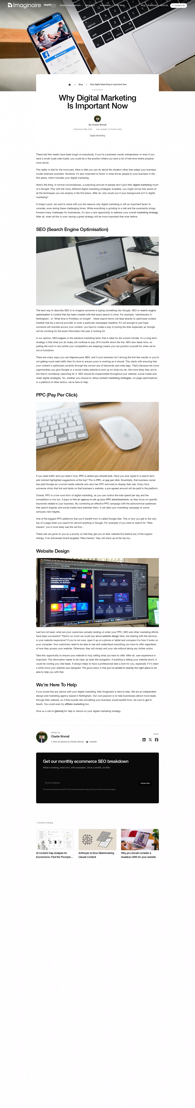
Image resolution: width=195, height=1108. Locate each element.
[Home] (32, 5)
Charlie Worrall (99, 125)
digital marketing (142, 185)
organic (62, 338)
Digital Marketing (97, 136)
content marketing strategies (115, 378)
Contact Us (178, 6)
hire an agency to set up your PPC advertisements (101, 500)
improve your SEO (80, 357)
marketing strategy (147, 213)
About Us (164, 6)
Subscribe (145, 783)
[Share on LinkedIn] (144, 739)
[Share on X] (150, 739)
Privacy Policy (89, 789)
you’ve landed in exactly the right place (128, 668)
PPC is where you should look (95, 476)
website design (110, 636)
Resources (152, 6)
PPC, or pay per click (107, 480)
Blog (143, 6)
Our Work (120, 6)
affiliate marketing (75, 704)
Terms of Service (104, 789)
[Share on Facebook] (156, 739)
